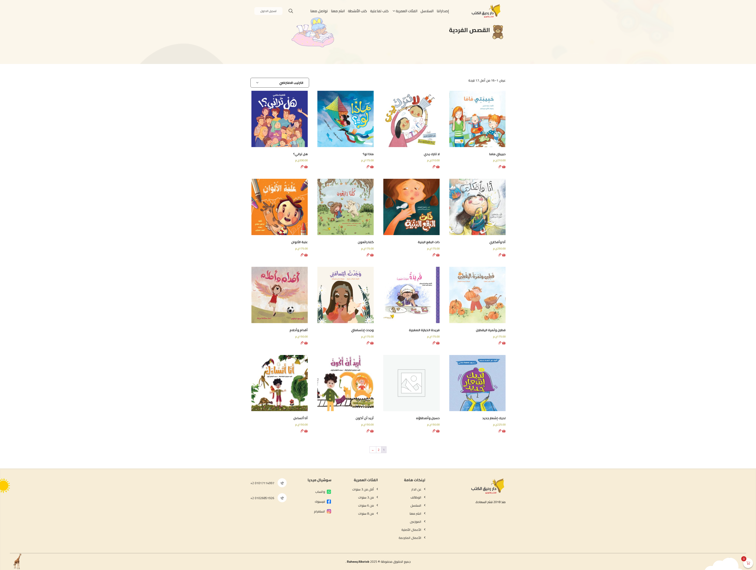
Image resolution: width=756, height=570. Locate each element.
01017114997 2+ (262, 483)
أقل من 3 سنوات (363, 489)
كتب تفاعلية (379, 11)
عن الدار (416, 489)
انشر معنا (338, 11)
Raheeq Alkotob (358, 561)
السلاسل (427, 11)
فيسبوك (320, 501)
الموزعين (415, 521)
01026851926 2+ (262, 498)
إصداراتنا (443, 11)
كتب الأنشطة (357, 11)
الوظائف (415, 497)
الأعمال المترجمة (410, 537)
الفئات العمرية (406, 11)
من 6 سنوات (366, 505)
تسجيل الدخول (268, 11)
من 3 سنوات (366, 497)
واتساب (320, 492)
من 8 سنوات (366, 513)
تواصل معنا (319, 11)
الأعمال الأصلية (411, 529)
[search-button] (291, 11)
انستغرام (319, 511)
